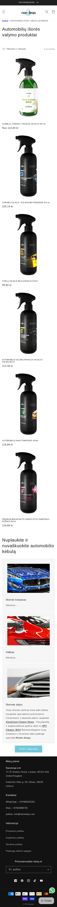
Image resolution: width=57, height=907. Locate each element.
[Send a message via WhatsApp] (52, 890)
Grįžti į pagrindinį (28, 749)
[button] (3, 12)
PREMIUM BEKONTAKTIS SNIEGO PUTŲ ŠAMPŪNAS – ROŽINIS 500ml (26, 520)
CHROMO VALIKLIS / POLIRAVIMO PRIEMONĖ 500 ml (26, 203)
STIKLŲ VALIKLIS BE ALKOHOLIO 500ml (20, 281)
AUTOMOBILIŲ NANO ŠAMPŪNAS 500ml (20, 441)
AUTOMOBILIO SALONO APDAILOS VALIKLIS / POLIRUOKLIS (22, 361)
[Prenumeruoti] (48, 869)
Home (5, 20)
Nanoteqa (31, 904)
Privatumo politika (15, 831)
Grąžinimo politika (15, 838)
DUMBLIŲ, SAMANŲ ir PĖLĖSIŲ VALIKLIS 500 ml (23, 124)
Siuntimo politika (14, 844)
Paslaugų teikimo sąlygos (18, 851)
